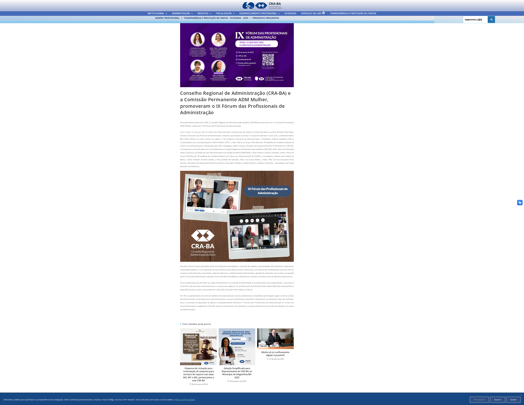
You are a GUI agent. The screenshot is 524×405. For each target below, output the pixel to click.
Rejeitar (497, 399)
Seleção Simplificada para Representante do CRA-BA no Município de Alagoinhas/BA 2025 (237, 373)
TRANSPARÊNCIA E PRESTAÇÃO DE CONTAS (353, 13)
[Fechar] (521, 395)
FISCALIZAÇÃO (224, 13)
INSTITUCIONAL (156, 13)
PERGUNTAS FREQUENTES (265, 18)
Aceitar (513, 399)
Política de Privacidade (184, 399)
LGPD (245, 18)
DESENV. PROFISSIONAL (167, 18)
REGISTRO (203, 13)
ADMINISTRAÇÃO (181, 13)
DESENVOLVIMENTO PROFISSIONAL (258, 13)
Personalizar (479, 399)
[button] (157, 13)
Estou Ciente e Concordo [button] (506, 5)
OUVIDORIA (290, 13)
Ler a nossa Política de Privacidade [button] (21, 4)
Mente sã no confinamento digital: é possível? (275, 354)
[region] (262, 399)
